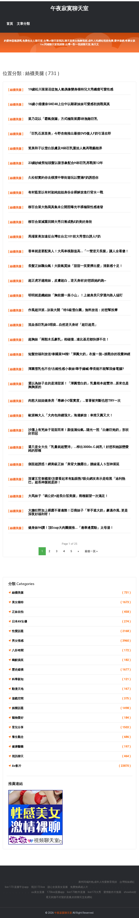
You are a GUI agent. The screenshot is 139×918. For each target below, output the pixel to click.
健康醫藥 (71, 746)
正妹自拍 (71, 612)
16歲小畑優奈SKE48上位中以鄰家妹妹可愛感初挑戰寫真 (69, 104)
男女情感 (71, 640)
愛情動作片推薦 (112, 892)
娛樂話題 (71, 708)
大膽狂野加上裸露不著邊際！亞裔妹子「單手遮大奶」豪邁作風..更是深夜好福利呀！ (78, 512)
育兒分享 (71, 727)
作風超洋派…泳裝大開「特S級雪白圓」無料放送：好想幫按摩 (73, 310)
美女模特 (71, 602)
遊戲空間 (71, 698)
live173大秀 (94, 892)
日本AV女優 (71, 621)
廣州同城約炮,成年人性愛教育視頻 (97, 881)
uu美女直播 (37, 892)
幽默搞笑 (71, 660)
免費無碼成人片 (79, 886)
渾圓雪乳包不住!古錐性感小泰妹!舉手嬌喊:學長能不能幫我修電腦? (76, 369)
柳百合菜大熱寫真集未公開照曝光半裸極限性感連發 (65, 207)
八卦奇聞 (71, 650)
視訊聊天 (71, 756)
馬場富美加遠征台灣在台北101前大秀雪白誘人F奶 (64, 236)
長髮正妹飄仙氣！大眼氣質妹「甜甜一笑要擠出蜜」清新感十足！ (75, 266)
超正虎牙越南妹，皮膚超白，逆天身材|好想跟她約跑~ (67, 280)
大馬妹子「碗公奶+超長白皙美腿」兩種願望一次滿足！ (68, 496)
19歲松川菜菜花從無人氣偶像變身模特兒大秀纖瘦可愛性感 (70, 89)
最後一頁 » (91, 551)
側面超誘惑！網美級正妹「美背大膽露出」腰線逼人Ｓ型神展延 (73, 464)
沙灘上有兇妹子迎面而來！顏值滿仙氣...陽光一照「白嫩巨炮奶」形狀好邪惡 (78, 431)
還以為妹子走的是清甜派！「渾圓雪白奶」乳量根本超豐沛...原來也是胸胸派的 (78, 385)
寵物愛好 (71, 717)
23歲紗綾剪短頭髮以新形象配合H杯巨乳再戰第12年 (65, 163)
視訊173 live (38, 886)
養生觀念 (71, 737)
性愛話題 (71, 631)
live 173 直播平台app (17, 886)
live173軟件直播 (76, 892)
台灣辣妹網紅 (127, 881)
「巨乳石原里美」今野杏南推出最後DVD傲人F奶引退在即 (69, 133)
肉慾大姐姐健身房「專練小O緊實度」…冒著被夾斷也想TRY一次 (74, 400)
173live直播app (55, 892)
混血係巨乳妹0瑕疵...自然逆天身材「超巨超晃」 (63, 324)
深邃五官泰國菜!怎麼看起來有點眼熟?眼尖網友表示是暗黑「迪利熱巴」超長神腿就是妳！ (76, 480)
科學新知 (71, 679)
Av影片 (71, 765)
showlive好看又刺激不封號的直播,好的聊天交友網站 (91, 895)
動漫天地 (71, 688)
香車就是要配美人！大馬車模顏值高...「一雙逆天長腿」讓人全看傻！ (78, 251)
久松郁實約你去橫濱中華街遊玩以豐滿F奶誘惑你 (63, 177)
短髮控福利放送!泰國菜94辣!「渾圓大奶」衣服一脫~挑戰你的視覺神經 (79, 354)
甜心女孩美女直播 (57, 886)
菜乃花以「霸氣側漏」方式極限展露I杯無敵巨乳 (63, 119)
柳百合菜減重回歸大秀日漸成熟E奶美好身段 (60, 222)
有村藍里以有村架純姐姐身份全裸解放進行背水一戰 (65, 192)
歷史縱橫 (71, 669)
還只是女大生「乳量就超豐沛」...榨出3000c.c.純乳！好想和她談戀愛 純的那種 (78, 448)
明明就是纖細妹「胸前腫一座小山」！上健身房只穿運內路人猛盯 (75, 295)
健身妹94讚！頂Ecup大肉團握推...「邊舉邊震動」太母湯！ (70, 527)
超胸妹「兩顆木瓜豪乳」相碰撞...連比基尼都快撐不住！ (68, 339)
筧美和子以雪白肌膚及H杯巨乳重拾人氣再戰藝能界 (65, 148)
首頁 (10, 23)
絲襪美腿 (16, 90)
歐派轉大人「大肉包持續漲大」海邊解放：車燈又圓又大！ (70, 415)
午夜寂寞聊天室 (69, 8)
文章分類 (23, 23)
